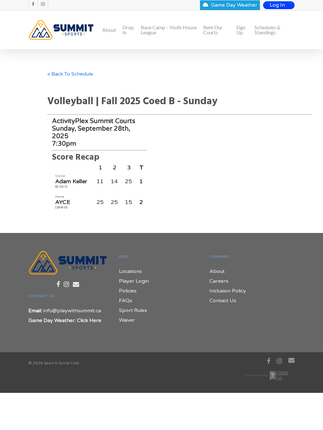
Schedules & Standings (267, 30)
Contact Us (222, 300)
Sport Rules (133, 310)
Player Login (134, 281)
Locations (130, 271)
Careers (218, 281)
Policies (128, 291)
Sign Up (240, 30)
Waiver (127, 320)
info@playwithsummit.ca (72, 311)
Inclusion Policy (227, 291)
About (109, 29)
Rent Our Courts (213, 30)
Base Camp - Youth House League (169, 30)
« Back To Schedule (70, 74)
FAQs (125, 300)
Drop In (128, 30)
